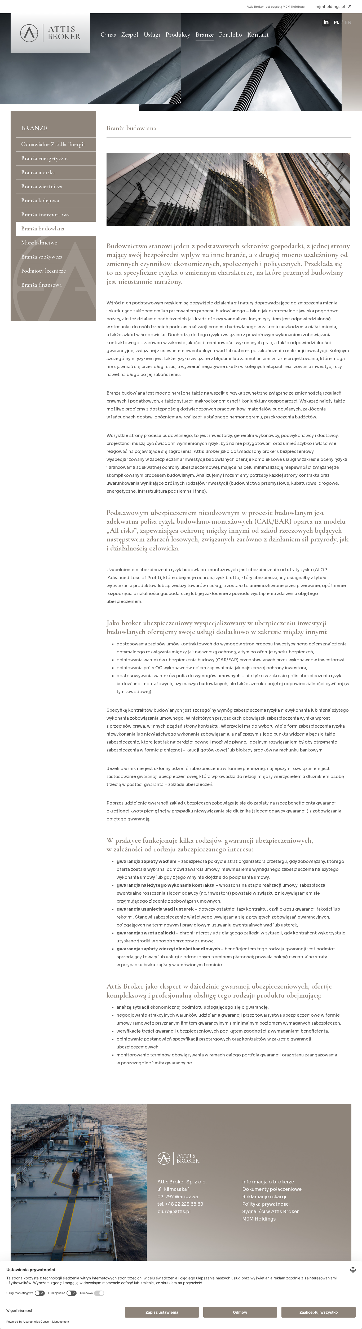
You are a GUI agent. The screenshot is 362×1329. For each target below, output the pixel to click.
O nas (108, 34)
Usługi (152, 34)
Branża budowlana (42, 228)
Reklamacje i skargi (264, 1197)
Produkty (177, 34)
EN (348, 22)
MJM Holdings (259, 1219)
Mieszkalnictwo (39, 242)
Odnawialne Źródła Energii (53, 144)
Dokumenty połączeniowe (272, 1189)
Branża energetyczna (45, 158)
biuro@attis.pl (174, 1211)
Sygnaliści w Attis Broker (270, 1211)
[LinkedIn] (326, 23)
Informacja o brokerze (268, 1182)
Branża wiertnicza (42, 186)
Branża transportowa (45, 214)
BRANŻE (34, 128)
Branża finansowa (41, 284)
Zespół (129, 34)
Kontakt (258, 34)
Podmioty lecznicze (43, 270)
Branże (205, 34)
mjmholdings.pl (330, 6)
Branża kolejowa (40, 200)
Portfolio (230, 34)
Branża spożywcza (42, 256)
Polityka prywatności (266, 1204)
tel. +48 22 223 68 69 (180, 1204)
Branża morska (38, 172)
